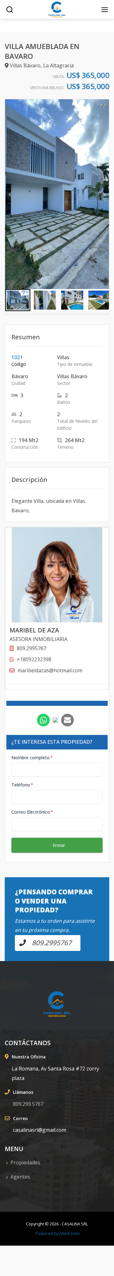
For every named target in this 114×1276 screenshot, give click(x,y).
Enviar (59, 845)
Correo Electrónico (32, 812)
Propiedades (25, 1162)
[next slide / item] (104, 194)
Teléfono (22, 785)
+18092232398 (34, 659)
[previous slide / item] (9, 194)
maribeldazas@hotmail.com (49, 670)
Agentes (20, 1176)
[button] (17, 300)
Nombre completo (32, 758)
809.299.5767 (28, 1103)
